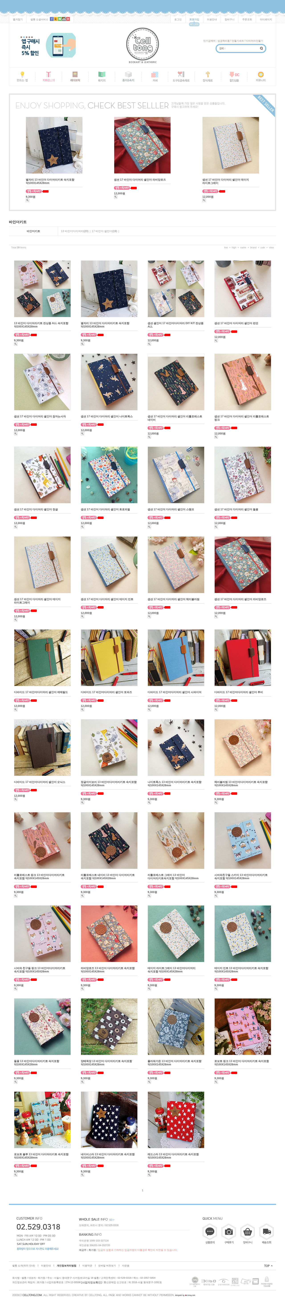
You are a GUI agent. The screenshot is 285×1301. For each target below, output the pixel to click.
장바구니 (229, 19)
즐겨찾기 (18, 19)
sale (263, 247)
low (226, 247)
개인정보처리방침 (66, 1265)
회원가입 (194, 19)
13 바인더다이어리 (72, 231)
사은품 (125, 1265)
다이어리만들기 (254, 40)
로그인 (178, 19)
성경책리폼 (224, 40)
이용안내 (212, 19)
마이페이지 (266, 19)
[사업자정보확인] (91, 1282)
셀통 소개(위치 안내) (23, 1265)
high (234, 247)
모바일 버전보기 (107, 1265)
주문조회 (247, 19)
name (243, 247)
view (271, 247)
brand (253, 247)
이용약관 (87, 1265)
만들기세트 (238, 40)
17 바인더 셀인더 (102, 231)
